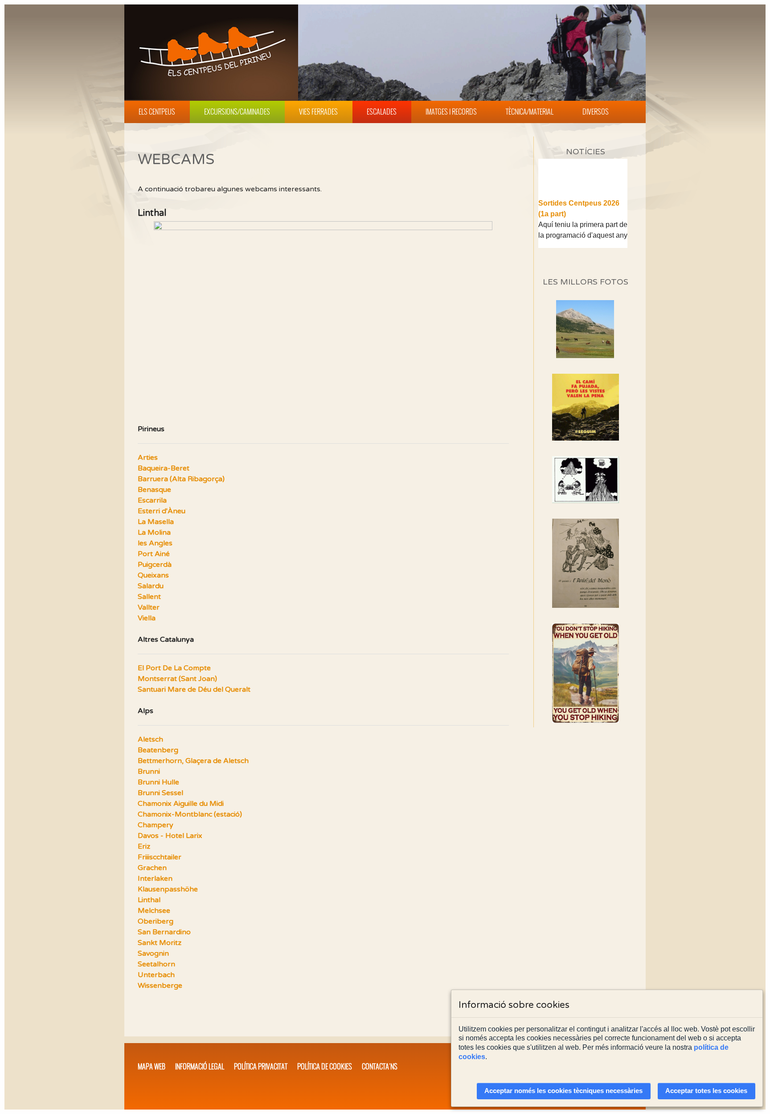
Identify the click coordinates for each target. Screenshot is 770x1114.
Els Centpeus (157, 111)
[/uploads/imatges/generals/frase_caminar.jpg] (585, 673)
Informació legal (199, 1066)
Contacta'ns (379, 1066)
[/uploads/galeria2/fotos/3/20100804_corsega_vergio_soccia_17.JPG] (585, 355)
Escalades (382, 111)
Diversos (595, 111)
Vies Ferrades (318, 111)
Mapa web (151, 1066)
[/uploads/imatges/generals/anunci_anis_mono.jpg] (585, 563)
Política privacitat (260, 1066)
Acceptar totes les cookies (706, 1090)
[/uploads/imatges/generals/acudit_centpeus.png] (585, 479)
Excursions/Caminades (237, 111)
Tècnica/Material (529, 111)
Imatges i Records (451, 111)
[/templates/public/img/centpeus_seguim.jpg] (585, 407)
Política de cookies (324, 1066)
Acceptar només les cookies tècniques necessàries (563, 1090)
